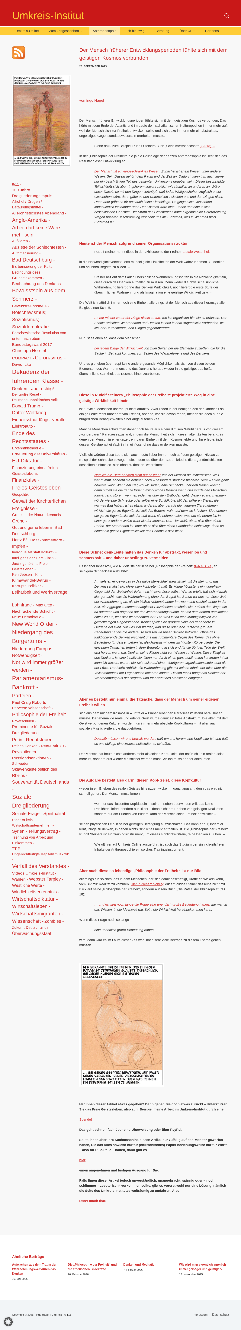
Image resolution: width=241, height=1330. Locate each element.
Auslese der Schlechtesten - (39, 247)
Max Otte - (44, 605)
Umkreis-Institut (48, 15)
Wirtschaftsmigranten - (37, 914)
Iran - (51, 558)
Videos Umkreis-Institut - (34, 873)
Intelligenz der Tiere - (29, 558)
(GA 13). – (207, 146)
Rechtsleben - (40, 739)
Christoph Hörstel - (30, 350)
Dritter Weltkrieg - (30, 412)
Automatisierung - (26, 253)
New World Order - (34, 624)
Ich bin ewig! (136, 31)
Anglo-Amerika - (31, 220)
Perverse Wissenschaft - (32, 708)
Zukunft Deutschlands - (31, 927)
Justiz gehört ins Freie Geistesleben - (30, 566)
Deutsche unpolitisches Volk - (36, 400)
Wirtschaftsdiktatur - (35, 899)
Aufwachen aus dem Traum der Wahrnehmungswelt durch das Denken (34, 1269)
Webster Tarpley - (46, 879)
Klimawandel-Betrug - (31, 580)
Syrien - (19, 831)
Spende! (85, 1119)
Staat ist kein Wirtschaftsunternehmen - (33, 822)
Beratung (162, 31)
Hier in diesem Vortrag (147, 884)
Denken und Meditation (139, 1264)
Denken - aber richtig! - (34, 388)
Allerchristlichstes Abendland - (39, 213)
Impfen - (20, 546)
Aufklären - (21, 241)
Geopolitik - (21, 494)
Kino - (40, 575)
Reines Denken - (26, 746)
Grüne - (19, 521)
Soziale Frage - (27, 813)
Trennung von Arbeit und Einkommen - (32, 840)
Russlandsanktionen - (31, 758)
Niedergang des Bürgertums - (32, 636)
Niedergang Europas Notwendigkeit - (32, 652)
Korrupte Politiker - (27, 586)
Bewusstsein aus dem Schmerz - (38, 295)
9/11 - (16, 184)
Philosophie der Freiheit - (40, 714)
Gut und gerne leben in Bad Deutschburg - (37, 530)
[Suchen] (226, 15)
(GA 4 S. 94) (203, 566)
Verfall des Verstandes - (40, 866)
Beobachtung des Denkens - (37, 283)
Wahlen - (20, 879)
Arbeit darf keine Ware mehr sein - (36, 231)
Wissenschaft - (27, 921)
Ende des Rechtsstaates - (30, 437)
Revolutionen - (25, 752)
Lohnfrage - (23, 604)
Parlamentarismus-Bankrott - (37, 683)
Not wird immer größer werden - (37, 666)
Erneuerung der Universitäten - (39, 454)
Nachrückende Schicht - (33, 611)
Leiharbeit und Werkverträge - (39, 595)
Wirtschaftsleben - (31, 906)
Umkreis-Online (27, 31)
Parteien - (23, 696)
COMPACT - (23, 358)
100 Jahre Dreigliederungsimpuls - (33, 193)
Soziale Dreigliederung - (32, 801)
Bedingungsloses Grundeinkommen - (28, 275)
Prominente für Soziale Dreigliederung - (32, 729)
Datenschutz (220, 1314)
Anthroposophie (104, 31)
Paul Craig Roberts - (30, 702)
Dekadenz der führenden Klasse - (37, 376)
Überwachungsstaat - (33, 933)
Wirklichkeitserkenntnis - (35, 891)
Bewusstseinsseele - (30, 306)
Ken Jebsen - (23, 574)
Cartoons (212, 31)
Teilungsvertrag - (44, 831)
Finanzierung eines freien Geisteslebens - (35, 470)
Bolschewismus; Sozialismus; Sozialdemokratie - (32, 319)
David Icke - (23, 364)
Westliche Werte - (28, 885)
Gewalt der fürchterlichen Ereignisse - (39, 504)
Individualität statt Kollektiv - (34, 552)
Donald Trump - (27, 405)
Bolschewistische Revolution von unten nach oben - (39, 336)
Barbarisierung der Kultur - (34, 266)
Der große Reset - (26, 394)
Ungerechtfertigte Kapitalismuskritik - (40, 856)
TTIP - (17, 849)
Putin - (18, 739)
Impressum (200, 1314)
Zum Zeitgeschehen (64, 31)
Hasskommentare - (47, 540)
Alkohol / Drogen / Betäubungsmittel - (27, 204)
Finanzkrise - (25, 480)
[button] (8, 1321)
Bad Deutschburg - (33, 260)
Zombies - (54, 921)
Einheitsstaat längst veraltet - (41, 419)
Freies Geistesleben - (38, 488)
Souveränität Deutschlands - (40, 785)
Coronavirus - (50, 358)
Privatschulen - (24, 721)
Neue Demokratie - (28, 617)
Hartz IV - (20, 540)
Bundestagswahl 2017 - (33, 344)
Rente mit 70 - (53, 746)
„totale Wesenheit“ (197, 252)
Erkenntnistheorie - (28, 448)
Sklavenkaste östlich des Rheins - (34, 772)
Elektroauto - (23, 426)
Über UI (185, 31)
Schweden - (21, 764)
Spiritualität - (55, 813)
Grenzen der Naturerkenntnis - (37, 515)
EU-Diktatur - (27, 461)
